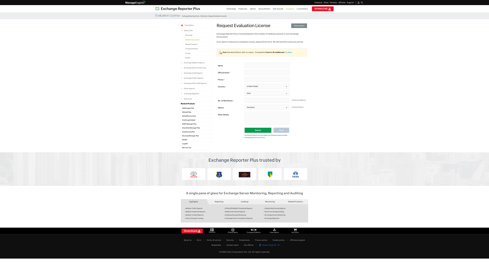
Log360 (185, 144)
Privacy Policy (260, 137)
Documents (264, 9)
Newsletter (216, 245)
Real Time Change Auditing (274, 212)
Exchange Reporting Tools (190, 16)
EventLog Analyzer (188, 120)
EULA (199, 240)
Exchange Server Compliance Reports (239, 218)
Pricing (187, 53)
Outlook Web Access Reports (275, 208)
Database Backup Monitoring (235, 215)
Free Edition (189, 25)
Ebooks (187, 58)
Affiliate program (297, 240)
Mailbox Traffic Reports (194, 208)
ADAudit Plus (186, 112)
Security (230, 240)
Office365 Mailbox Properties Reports (238, 208)
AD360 (184, 140)
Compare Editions (191, 49)
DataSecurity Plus (188, 132)
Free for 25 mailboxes (299, 100)
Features (243, 9)
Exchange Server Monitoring (275, 215)
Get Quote (278, 9)
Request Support (191, 44)
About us (188, 240)
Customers (302, 9)
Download (321, 9)
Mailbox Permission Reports (235, 212)
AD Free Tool (186, 148)
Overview (231, 9)
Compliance (244, 240)
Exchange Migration (272, 218)
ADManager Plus (188, 108)
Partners (333, 3)
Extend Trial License (192, 40)
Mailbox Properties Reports (195, 212)
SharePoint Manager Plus (191, 128)
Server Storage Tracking (194, 218)
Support (290, 9)
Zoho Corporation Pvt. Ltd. (239, 252)
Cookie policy (279, 240)
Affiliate (342, 3)
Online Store (299, 26)
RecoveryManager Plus (190, 136)
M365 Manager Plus (189, 124)
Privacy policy (261, 240)
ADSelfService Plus (189, 116)
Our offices (249, 245)
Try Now (288, 52)
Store (326, 3)
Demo (253, 9)
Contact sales (232, 245)
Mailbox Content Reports (194, 215)
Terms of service (214, 240)
